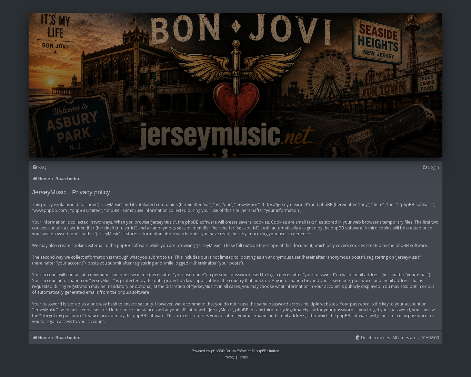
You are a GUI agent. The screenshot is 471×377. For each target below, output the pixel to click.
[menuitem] (39, 167)
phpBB (216, 350)
